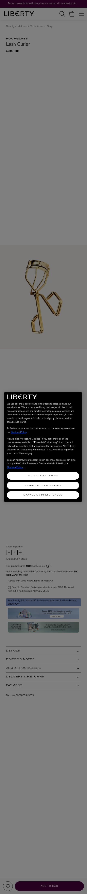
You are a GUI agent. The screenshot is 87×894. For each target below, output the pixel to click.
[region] (43, 447)
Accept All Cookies (43, 476)
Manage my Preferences (42, 495)
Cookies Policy (19, 432)
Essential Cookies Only (43, 485)
